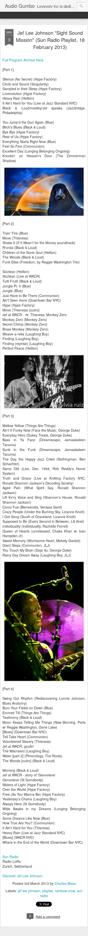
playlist (47, 890)
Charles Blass (65, 883)
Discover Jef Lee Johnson (22, 875)
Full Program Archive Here (23, 60)
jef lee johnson (29, 890)
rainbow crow (65, 890)
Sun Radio (10, 856)
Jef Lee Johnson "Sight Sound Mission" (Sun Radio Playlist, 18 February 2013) (50, 39)
